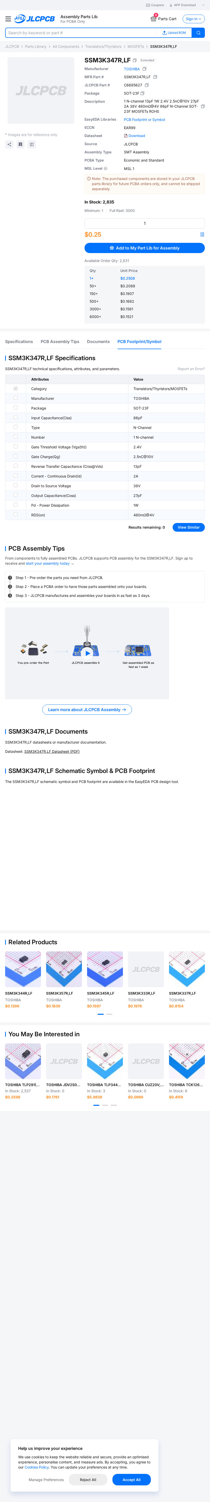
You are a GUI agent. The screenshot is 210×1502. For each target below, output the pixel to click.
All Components (66, 46)
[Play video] (87, 653)
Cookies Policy (37, 1467)
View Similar (189, 527)
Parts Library (36, 46)
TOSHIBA (132, 69)
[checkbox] (16, 388)
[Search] (198, 33)
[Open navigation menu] (8, 19)
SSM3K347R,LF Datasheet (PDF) (52, 751)
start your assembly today (48, 563)
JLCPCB (12, 46)
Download (137, 135)
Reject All (88, 1479)
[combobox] (80, 32)
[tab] (19, 341)
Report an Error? (191, 369)
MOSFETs (136, 46)
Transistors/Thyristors (103, 46)
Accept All (132, 1479)
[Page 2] (109, 1014)
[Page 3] (114, 1105)
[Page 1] (101, 1014)
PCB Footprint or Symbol (144, 119)
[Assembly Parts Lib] (34, 19)
